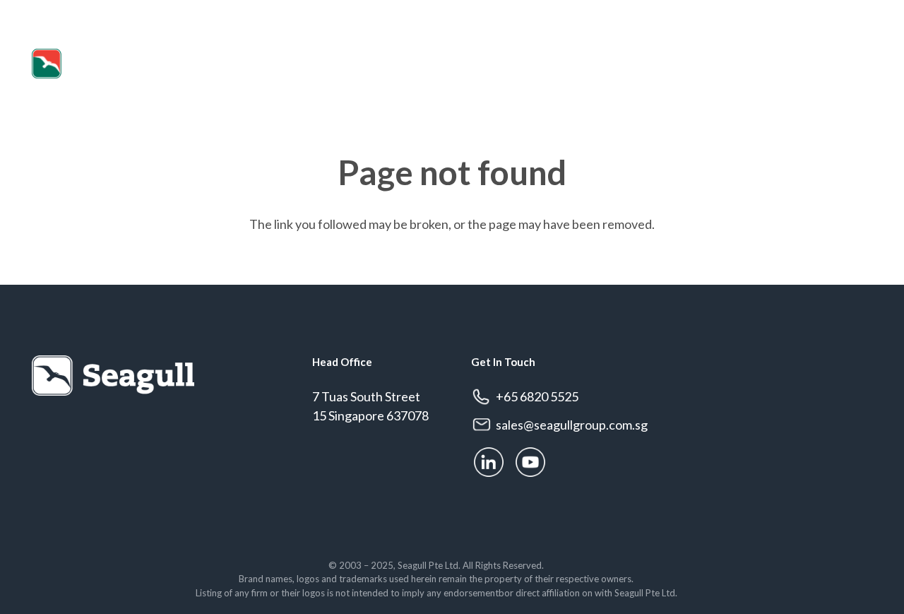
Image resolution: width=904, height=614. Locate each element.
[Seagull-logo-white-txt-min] (95, 63)
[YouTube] (865, 14)
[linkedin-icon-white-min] (488, 462)
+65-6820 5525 (828, 63)
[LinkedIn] (834, 14)
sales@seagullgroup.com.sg (116, 13)
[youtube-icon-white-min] (530, 462)
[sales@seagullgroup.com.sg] (483, 425)
